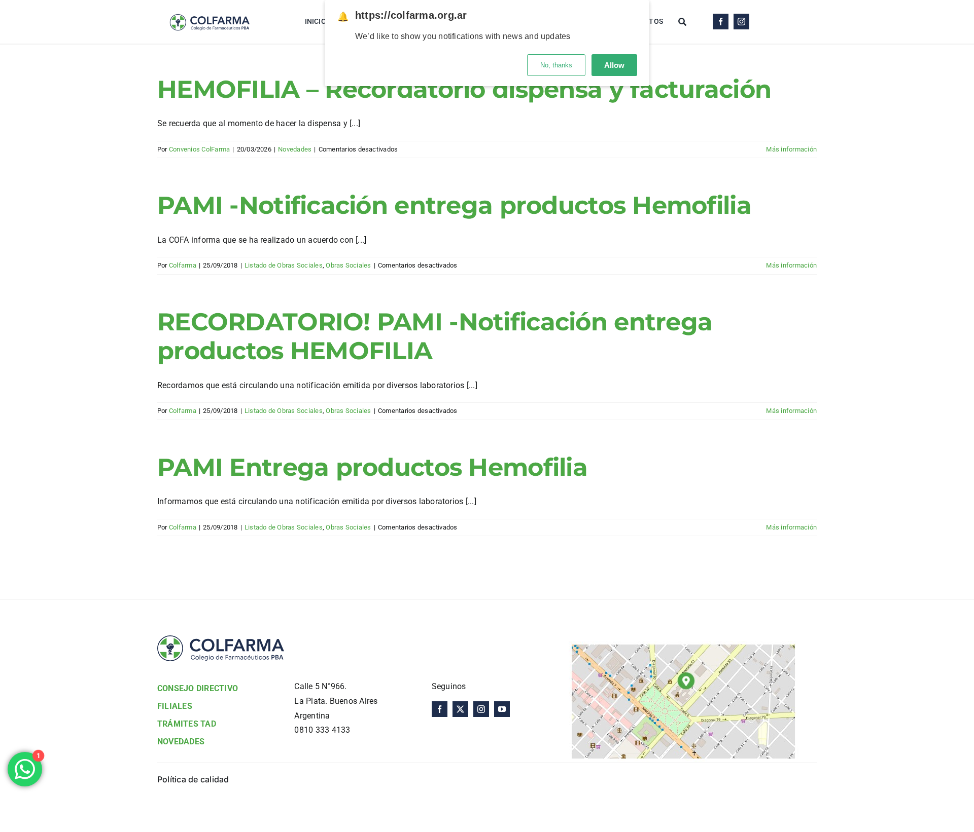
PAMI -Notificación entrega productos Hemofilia (454, 205)
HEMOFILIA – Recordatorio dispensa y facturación (464, 89)
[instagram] (741, 21)
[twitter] (460, 709)
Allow (614, 65)
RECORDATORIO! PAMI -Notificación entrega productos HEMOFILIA (434, 336)
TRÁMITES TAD (186, 724)
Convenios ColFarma (199, 149)
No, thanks (556, 65)
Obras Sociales (348, 265)
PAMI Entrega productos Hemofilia (372, 467)
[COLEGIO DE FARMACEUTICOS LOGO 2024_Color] (209, 9)
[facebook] (720, 21)
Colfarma (182, 265)
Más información (791, 149)
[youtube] (502, 709)
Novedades (294, 149)
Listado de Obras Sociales (284, 265)
